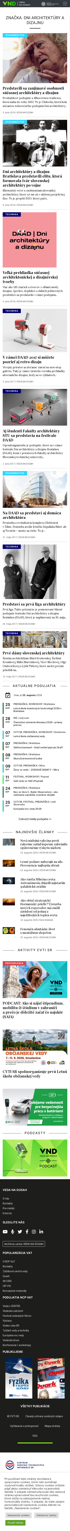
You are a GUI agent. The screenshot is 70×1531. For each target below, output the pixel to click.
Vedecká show (11, 1340)
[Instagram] (34, 1231)
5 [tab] (43, 1401)
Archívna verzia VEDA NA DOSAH (23, 1243)
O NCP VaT (9, 1261)
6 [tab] (48, 1401)
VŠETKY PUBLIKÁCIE (35, 1406)
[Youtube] (5, 1231)
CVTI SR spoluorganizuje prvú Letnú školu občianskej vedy (35, 1073)
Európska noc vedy (13, 1335)
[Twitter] (20, 1231)
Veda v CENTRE (11, 1306)
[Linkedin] (41, 1231)
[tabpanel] (19, 1378)
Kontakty (8, 1203)
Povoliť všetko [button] (15, 1522)
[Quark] (51, 1378)
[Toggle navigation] (65, 3)
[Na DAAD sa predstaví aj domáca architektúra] (35, 489)
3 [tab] (32, 1401)
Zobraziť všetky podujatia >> (35, 819)
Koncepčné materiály (15, 1290)
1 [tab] (21, 1401)
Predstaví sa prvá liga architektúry (34, 603)
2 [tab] (27, 1401)
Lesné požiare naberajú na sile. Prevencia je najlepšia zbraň (41, 863)
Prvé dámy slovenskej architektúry (34, 652)
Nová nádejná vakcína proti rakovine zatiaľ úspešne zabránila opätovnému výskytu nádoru (43, 844)
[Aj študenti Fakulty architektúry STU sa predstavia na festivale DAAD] (35, 407)
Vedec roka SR (11, 1325)
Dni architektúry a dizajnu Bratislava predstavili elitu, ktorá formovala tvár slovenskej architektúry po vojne (32, 178)
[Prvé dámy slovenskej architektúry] (35, 639)
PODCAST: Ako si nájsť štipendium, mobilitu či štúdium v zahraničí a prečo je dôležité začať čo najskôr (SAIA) (33, 1009)
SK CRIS (7, 1281)
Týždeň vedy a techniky (16, 1330)
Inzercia (7, 1213)
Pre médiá (8, 1208)
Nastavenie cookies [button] (18, 1515)
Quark (6, 1276)
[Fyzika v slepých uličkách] (18, 1378)
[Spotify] (12, 1231)
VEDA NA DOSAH (25, 112)
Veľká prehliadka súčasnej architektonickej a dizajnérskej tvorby (30, 277)
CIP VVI (7, 1286)
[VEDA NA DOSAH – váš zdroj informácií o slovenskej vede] (15, 3)
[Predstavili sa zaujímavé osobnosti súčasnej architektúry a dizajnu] (35, 58)
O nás (6, 1198)
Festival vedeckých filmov (17, 1315)
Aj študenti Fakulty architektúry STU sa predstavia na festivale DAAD (31, 435)
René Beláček (46, 920)
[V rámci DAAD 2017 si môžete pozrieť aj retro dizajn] (35, 330)
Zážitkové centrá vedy (15, 1271)
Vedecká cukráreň (13, 1310)
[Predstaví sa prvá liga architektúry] (30, 571)
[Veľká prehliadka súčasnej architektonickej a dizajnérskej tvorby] (30, 239)
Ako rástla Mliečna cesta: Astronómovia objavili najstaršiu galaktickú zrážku (42, 883)
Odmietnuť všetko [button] (46, 1515)
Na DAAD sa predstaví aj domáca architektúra (32, 515)
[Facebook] (27, 1231)
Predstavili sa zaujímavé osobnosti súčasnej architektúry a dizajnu (33, 90)
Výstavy (7, 1320)
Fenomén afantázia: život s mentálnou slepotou (37, 931)
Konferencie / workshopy (17, 1345)
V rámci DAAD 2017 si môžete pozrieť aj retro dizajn (28, 359)
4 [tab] (37, 1401)
